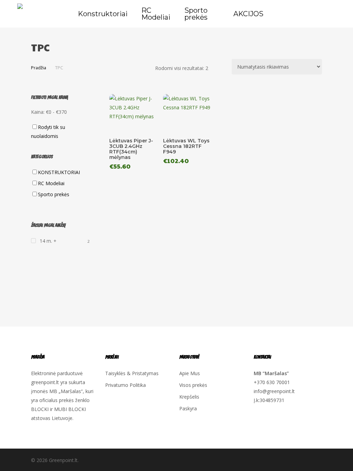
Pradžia (38, 67)
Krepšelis (189, 396)
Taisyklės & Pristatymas (132, 373)
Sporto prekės (53, 194)
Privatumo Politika (125, 385)
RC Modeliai (51, 183)
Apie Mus (189, 373)
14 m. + (48, 241)
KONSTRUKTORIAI (59, 172)
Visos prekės (193, 385)
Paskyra (188, 408)
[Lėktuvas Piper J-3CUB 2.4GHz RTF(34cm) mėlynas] (134, 113)
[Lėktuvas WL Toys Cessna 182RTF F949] (188, 113)
